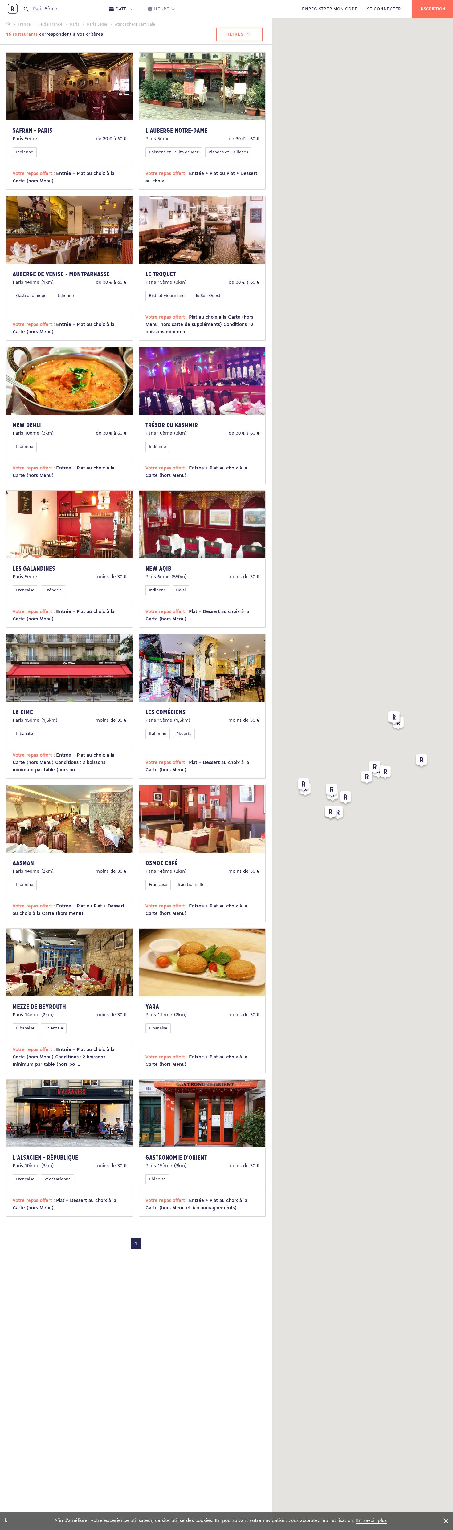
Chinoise (157, 1179)
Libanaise (25, 734)
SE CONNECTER (384, 9)
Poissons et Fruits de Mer (174, 152)
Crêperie (53, 590)
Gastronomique (31, 296)
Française (25, 590)
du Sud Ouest (207, 296)
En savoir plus (371, 1520)
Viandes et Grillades (228, 152)
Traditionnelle (191, 885)
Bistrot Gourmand (167, 296)
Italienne (65, 296)
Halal (181, 590)
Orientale (53, 1028)
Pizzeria (183, 734)
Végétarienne (57, 1179)
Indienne (24, 152)
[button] (375, 768)
